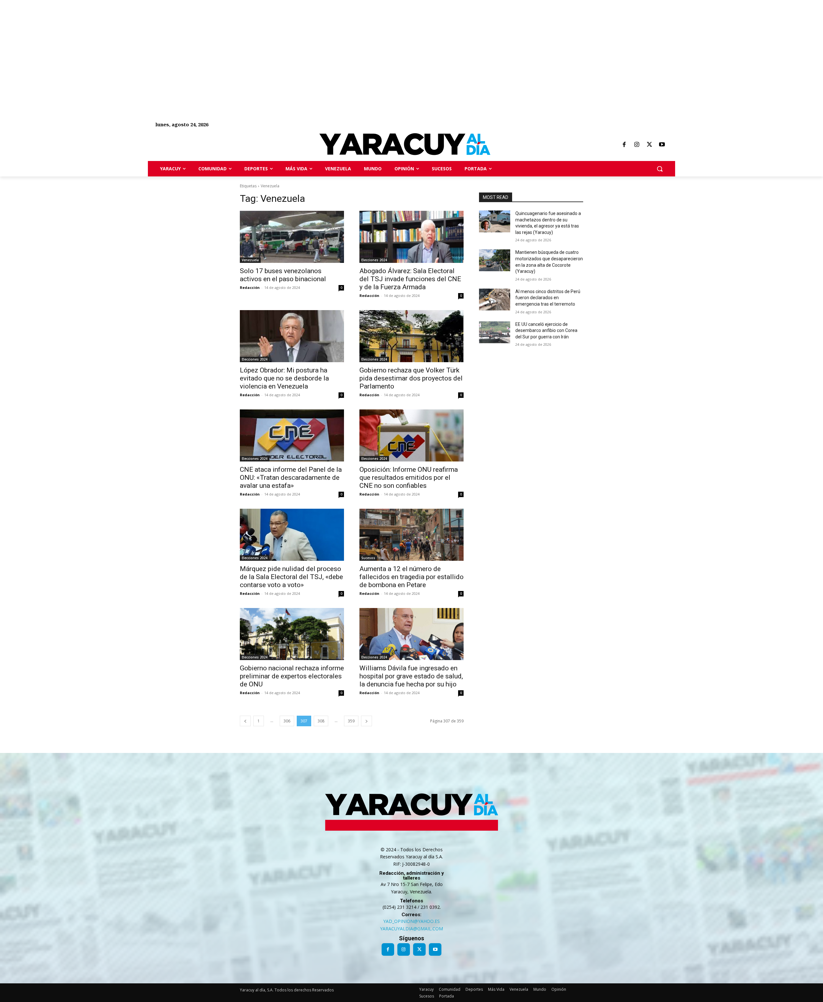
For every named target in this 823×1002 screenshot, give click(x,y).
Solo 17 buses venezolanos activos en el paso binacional (283, 275)
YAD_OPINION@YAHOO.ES (411, 921)
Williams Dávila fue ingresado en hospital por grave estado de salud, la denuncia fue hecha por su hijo (411, 676)
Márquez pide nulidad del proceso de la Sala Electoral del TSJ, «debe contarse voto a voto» (291, 577)
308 (321, 721)
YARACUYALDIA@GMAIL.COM (411, 929)
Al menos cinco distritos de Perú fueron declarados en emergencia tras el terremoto (547, 298)
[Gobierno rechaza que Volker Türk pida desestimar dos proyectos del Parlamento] (411, 336)
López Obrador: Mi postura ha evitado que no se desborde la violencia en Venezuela (284, 378)
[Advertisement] (193, 45)
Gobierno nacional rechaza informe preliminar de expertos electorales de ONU (292, 676)
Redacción (250, 287)
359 (351, 721)
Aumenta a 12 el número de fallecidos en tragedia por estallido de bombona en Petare (411, 577)
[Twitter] (649, 144)
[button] (659, 168)
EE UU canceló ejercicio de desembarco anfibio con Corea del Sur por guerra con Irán (546, 330)
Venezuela (250, 260)
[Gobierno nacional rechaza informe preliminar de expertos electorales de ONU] (292, 634)
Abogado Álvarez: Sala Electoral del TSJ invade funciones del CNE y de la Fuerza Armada (410, 279)
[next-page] (366, 721)
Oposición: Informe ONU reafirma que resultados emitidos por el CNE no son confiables (408, 477)
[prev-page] (245, 721)
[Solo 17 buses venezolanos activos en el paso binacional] (292, 237)
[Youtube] (661, 144)
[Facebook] (624, 144)
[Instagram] (636, 144)
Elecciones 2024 (374, 260)
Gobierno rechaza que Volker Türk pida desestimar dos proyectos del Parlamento (411, 378)
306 (287, 721)
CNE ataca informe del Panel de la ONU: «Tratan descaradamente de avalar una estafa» (291, 477)
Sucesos (368, 558)
